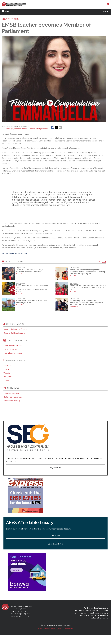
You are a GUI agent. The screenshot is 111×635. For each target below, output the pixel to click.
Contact (46, 628)
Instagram (7, 377)
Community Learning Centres (15, 329)
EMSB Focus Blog (10, 349)
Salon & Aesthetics (55, 544)
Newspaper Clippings (11, 401)
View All (102, 262)
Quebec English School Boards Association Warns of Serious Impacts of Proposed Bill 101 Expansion (87, 303)
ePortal (53, 628)
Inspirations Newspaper (12, 353)
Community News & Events (14, 333)
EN (104, 12)
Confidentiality (68, 628)
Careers (59, 628)
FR (108, 12)
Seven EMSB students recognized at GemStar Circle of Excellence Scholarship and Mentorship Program (87, 272)
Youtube (6, 373)
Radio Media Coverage (12, 397)
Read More (20, 274)
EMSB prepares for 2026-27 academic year (32, 286)
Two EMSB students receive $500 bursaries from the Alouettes (30, 271)
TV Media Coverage (11, 393)
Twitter (6, 369)
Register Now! (55, 468)
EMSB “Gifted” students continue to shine (88, 285)
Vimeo (6, 381)
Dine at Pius (55, 536)
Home (40, 628)
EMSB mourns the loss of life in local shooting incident (31, 302)
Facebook (7, 366)
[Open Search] (108, 4)
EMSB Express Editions (12, 346)
